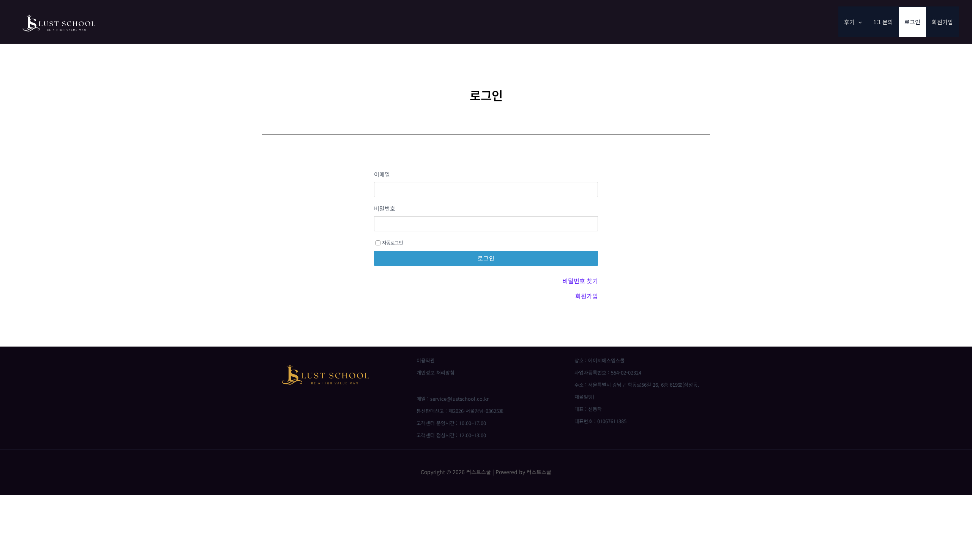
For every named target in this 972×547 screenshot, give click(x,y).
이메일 (382, 174)
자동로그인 (392, 242)
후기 (849, 22)
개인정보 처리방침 (435, 372)
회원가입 (942, 22)
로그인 (912, 22)
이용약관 (426, 360)
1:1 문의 (883, 22)
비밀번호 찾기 (580, 280)
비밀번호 (384, 208)
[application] (858, 22)
